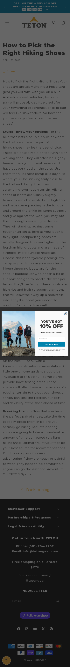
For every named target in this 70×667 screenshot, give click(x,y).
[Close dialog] (65, 313)
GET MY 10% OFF (51, 344)
